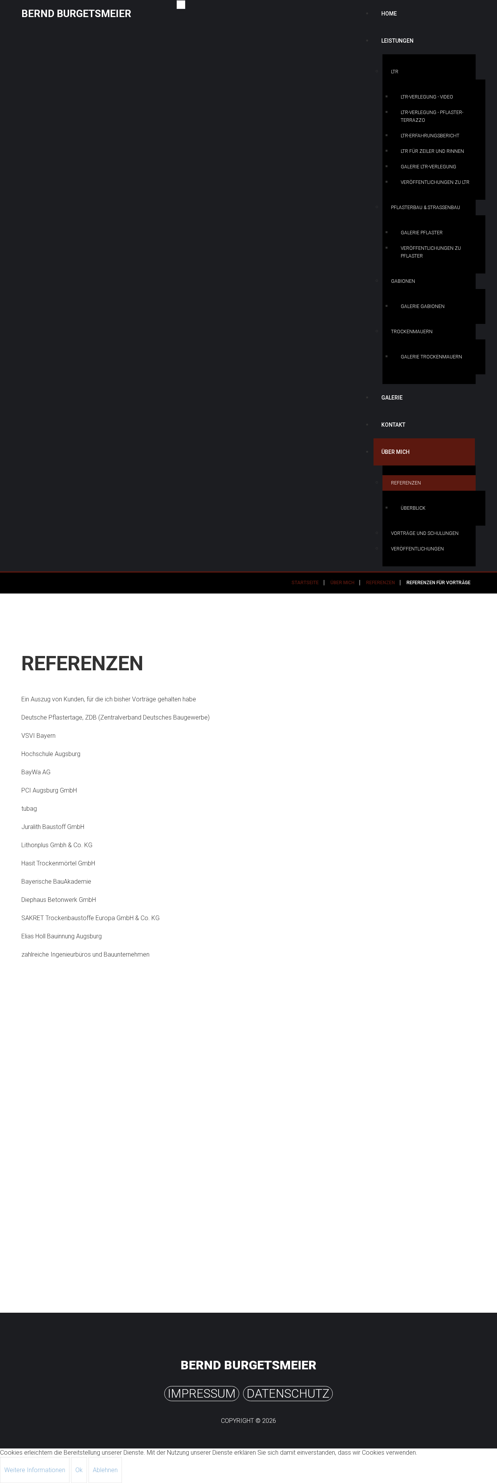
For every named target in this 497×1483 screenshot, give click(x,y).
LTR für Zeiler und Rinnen (432, 151)
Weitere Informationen (34, 1470)
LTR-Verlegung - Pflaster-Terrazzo (432, 116)
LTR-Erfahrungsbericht (430, 135)
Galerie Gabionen (423, 306)
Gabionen (403, 281)
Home (389, 13)
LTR (394, 71)
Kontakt (393, 425)
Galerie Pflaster (422, 232)
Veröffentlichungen (417, 549)
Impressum (202, 1393)
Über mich (395, 452)
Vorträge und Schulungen (425, 533)
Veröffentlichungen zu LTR (435, 182)
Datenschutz (287, 1393)
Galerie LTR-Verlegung (428, 167)
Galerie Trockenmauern (431, 357)
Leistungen (397, 41)
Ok (79, 1470)
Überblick (413, 508)
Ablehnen (105, 1470)
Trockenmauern (412, 331)
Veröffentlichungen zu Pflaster (431, 252)
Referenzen (406, 483)
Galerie (392, 398)
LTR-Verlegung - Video (427, 97)
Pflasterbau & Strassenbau (425, 207)
